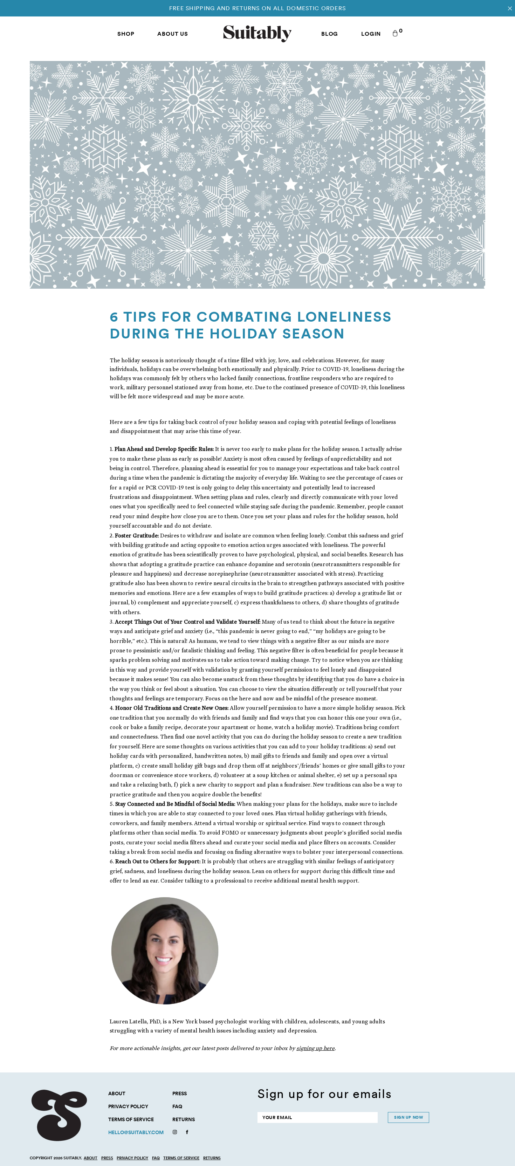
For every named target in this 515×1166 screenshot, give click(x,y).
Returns (183, 1119)
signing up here (315, 1048)
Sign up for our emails (325, 1094)
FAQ (177, 1106)
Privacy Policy (128, 1106)
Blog (329, 33)
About (116, 1093)
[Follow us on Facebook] (187, 1133)
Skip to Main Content (0, 0)
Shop (125, 33)
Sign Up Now (408, 1117)
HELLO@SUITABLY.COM (136, 1132)
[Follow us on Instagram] (174, 1133)
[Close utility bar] (510, 8)
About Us (172, 33)
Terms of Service (131, 1119)
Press (179, 1093)
